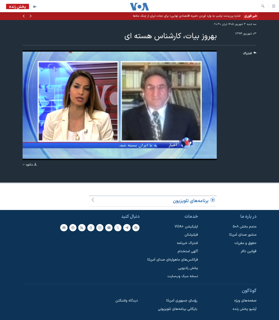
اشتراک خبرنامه (187, 243)
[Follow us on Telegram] (126, 227)
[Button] (250, 54)
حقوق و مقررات (245, 243)
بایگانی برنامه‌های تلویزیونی (177, 309)
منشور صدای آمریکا (242, 234)
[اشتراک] (63, 227)
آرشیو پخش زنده (244, 309)
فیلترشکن (191, 234)
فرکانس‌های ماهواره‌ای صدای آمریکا (172, 259)
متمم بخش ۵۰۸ (244, 226)
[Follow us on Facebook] (136, 227)
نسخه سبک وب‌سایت (182, 276)
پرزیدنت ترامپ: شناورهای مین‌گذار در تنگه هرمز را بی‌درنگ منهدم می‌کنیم (195, 16)
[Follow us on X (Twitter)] (117, 227)
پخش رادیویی (188, 268)
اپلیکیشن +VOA (186, 226)
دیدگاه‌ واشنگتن (126, 300)
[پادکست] (72, 227)
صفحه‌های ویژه (245, 300)
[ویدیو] (34, 7)
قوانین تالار (248, 251)
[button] (30, 16)
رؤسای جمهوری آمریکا (181, 300)
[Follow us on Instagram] (99, 227)
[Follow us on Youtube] (108, 227)
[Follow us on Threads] (91, 227)
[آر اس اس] (81, 227)
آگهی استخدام (188, 251)
